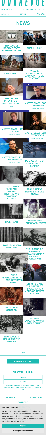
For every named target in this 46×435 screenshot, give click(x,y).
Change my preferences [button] (23, 431)
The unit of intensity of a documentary (11, 101)
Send (23, 382)
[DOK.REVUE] (23, 3)
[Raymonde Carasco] (11, 296)
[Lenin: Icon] (11, 211)
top (23, 353)
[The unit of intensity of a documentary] (11, 87)
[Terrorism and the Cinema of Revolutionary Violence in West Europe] (34, 272)
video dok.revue (14, 134)
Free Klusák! (34, 48)
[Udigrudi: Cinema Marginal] (11, 234)
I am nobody (11, 73)
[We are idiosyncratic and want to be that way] (34, 60)
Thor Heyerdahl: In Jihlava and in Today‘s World (14, 279)
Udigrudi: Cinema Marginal (12, 246)
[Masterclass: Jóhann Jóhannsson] (14, 146)
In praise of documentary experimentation (11, 48)
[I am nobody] (11, 63)
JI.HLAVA (29, 9)
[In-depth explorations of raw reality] (34, 307)
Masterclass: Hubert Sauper (14, 130)
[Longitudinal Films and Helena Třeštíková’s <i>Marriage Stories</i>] (11, 175)
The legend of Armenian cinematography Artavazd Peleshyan (35, 254)
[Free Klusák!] (34, 37)
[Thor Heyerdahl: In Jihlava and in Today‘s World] (14, 262)
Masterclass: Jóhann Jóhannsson (14, 158)
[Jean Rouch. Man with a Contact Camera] (34, 150)
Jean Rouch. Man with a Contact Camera (34, 163)
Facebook (10, 397)
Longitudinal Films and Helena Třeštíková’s (11, 192)
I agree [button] (23, 426)
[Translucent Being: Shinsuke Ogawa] (34, 178)
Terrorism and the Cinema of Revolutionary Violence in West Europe (34, 289)
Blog (11, 106)
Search (41, 14)
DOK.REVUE (6, 9)
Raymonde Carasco (11, 308)
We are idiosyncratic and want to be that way (34, 75)
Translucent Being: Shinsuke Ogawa (34, 191)
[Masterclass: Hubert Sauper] (14, 118)
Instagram (37, 397)
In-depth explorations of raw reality (34, 321)
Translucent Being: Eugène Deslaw (11, 339)
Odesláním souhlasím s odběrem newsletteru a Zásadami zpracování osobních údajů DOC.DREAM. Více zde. (23, 387)
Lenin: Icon (11, 222)
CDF (38, 9)
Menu (23, 14)
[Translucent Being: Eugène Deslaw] (11, 324)
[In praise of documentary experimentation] (11, 36)
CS (43, 9)
